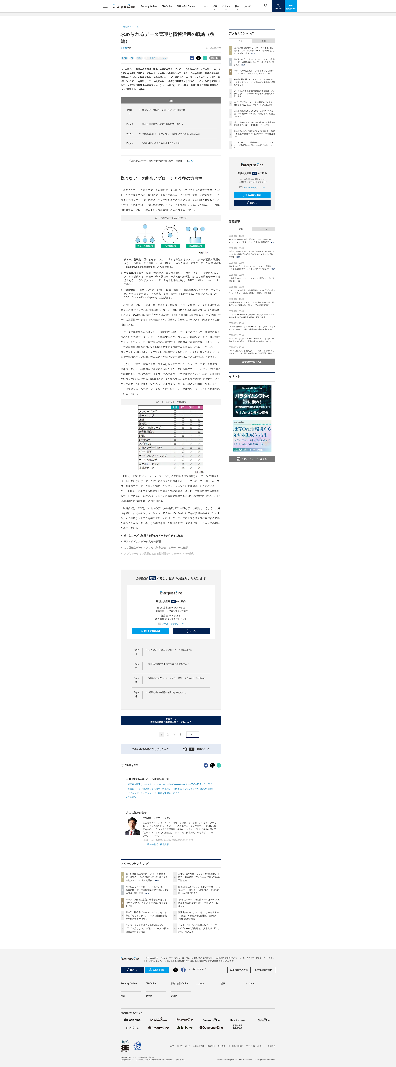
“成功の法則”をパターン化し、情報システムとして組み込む (171, 133)
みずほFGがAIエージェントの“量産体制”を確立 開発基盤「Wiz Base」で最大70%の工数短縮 (199, 877)
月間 (264, 41)
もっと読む (130, 796)
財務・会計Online (186, 6)
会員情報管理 (198, 1045)
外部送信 (271, 1045)
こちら (192, 160)
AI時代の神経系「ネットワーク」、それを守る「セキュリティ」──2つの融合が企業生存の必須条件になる (146, 915)
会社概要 (221, 1045)
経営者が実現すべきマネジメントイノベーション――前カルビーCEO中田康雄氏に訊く (170, 784)
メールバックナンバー (173, 623)
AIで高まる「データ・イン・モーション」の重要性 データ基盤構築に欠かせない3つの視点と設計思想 (147, 890)
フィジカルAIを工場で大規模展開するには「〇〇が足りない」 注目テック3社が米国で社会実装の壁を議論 (147, 928)
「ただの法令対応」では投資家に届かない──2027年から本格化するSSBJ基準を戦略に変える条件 (252, 315)
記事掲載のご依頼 (239, 969)
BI (132, 58)
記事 (215, 6)
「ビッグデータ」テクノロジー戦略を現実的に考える (154, 793)
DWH (124, 58)
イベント (226, 6)
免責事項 (211, 1045)
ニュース (203, 6)
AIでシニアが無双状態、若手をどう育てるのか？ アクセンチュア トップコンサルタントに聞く (147, 902)
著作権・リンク (183, 1045)
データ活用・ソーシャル (156, 58)
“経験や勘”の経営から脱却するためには (161, 143)
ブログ (247, 6)
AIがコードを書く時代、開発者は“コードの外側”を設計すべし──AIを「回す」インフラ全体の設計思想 (252, 240)
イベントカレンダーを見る (254, 459)
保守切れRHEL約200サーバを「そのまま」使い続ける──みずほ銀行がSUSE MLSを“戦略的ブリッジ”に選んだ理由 (147, 877)
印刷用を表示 (131, 765)
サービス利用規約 (235, 1045)
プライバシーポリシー (255, 1045)
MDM (139, 58)
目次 (171, 100)
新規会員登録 (151, 631)
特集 (237, 6)
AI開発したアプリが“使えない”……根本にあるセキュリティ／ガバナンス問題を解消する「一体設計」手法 (252, 352)
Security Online (149, 6)
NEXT (192, 734)
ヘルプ (171, 1045)
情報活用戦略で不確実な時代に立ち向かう (162, 123)
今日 (241, 41)
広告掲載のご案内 (263, 969)
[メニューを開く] (105, 6)
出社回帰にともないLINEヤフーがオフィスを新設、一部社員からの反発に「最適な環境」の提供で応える (199, 890)
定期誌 (149, 995)
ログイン (193, 631)
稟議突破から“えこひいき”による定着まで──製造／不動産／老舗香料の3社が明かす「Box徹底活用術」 (198, 915)
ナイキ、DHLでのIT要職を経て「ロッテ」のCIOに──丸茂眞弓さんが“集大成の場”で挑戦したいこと (198, 928)
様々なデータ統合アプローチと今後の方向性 (163, 109)
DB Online (167, 6)
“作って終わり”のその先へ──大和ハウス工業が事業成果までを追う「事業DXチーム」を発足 (199, 902)
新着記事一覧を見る (252, 361)
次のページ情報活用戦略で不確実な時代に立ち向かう (171, 720)
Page (129, 123)
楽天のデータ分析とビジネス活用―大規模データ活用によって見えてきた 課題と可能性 (170, 788)
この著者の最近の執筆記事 (156, 844)
